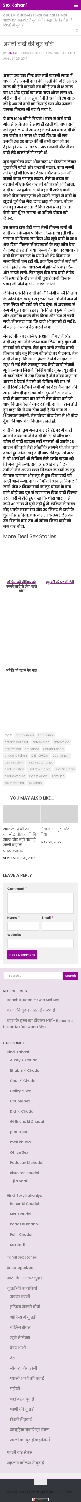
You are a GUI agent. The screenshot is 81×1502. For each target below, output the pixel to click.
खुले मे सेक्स (20, 1331)
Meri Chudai (20, 1210)
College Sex (20, 1089)
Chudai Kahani (53, 749)
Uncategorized (20, 1262)
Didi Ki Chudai (22, 1109)
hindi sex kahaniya (40, 763)
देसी (66, 20)
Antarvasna (46, 735)
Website (14, 935)
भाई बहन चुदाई (22, 1391)
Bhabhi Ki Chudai (25, 1069)
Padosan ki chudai (26, 1159)
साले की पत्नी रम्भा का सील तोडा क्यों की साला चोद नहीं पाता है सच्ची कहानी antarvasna (19, 840)
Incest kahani (38, 776)
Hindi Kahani (44, 15)
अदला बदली (20, 1291)
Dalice (12, 53)
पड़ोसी (15, 1381)
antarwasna (40, 742)
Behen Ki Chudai (24, 1200)
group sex (19, 1129)
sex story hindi (15, 783)
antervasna (61, 742)
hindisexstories (15, 776)
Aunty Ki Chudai (24, 1059)
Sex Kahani (15, 5)
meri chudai (21, 1139)
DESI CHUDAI (40, 756)
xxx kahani (35, 783)
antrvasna (32, 749)
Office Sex (19, 1149)
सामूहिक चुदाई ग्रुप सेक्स (29, 1421)
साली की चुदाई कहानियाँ (30, 1431)
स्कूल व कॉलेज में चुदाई (25, 1454)
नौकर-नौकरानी (23, 1361)
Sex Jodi (17, 1240)
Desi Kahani (61, 756)
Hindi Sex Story (64, 769)
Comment (17, 888)
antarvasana (25, 735)
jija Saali (20, 1177)
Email (47, 917)
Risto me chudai (24, 1169)
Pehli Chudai (21, 1230)
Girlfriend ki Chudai (27, 1119)
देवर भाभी (18, 1341)
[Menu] (76, 5)
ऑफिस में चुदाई (22, 1311)
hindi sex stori (14, 769)
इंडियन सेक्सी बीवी (25, 1301)
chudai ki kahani (16, 756)
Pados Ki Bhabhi (24, 1220)
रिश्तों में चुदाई (13, 25)
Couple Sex (20, 1099)
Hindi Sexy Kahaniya (24, 1192)
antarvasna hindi (16, 742)
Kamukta (58, 776)
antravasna (13, 749)
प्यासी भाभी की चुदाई (27, 1371)
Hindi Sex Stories (39, 769)
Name (13, 917)
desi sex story (14, 763)
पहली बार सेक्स (19, 1444)
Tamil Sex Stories (22, 1252)
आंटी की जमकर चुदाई (24, 1273)
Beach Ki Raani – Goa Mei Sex (33, 1000)
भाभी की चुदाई (21, 1401)
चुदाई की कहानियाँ (46, 20)
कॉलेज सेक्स (20, 1321)
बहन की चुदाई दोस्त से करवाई (31, 1010)
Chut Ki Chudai (16, 15)
